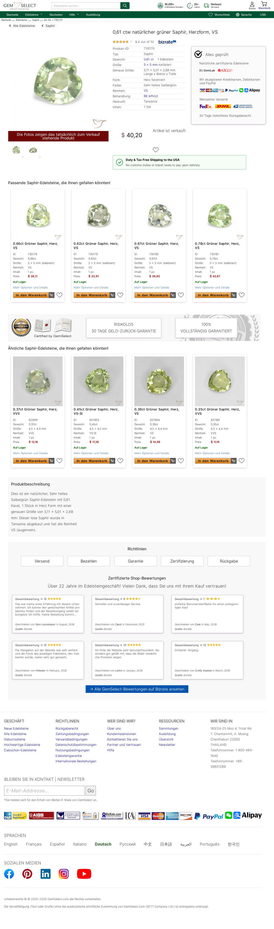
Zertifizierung (182, 561)
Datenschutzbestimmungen (76, 745)
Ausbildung (93, 14)
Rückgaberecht (67, 728)
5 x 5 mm (151, 65)
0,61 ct (149, 59)
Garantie (135, 561)
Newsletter (167, 745)
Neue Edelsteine (16, 728)
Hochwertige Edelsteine (22, 745)
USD (263, 14)
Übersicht (166, 739)
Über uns (114, 728)
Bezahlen (89, 561)
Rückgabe (229, 561)
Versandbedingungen (71, 739)
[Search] (125, 5)
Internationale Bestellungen (76, 761)
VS (146, 90)
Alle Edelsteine (15, 734)
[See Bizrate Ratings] (168, 42)
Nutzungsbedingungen (72, 750)
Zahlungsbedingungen (72, 734)
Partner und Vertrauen (124, 745)
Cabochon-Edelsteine (20, 750)
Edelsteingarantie (69, 756)
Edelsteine (34, 14)
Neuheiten (56, 14)
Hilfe (74, 14)
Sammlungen (168, 728)
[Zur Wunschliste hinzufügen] (156, 150)
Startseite (12, 14)
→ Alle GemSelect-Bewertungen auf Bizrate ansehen (137, 689)
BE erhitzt (151, 96)
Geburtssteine (14, 739)
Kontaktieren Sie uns (122, 739)
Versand (42, 561)
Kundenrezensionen (121, 734)
